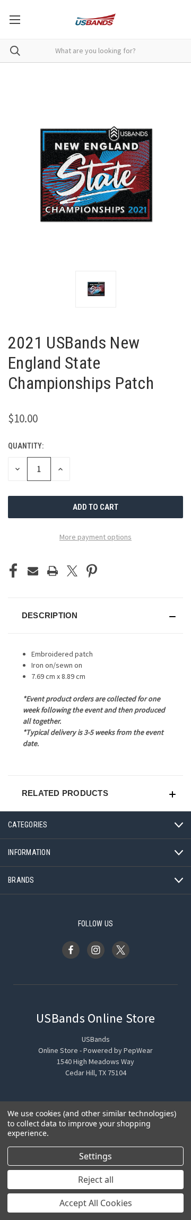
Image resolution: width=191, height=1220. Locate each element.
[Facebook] (13, 570)
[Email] (33, 570)
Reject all (96, 1179)
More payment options (95, 537)
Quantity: (26, 446)
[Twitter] (72, 570)
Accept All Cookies (95, 1203)
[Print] (52, 570)
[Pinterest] (91, 570)
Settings (95, 1156)
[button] (95, 615)
